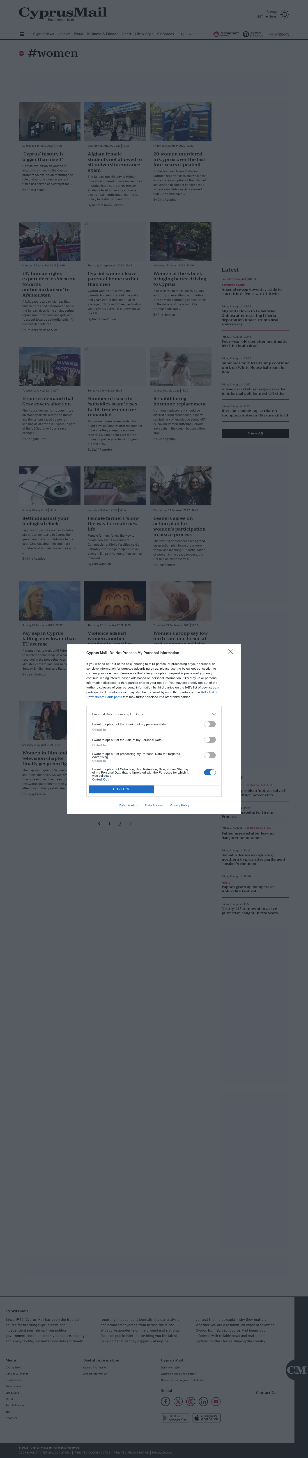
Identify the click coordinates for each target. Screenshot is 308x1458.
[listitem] (154, 714)
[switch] (210, 724)
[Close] (232, 653)
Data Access (154, 805)
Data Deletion (128, 805)
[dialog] (154, 729)
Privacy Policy (179, 805)
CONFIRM (121, 789)
